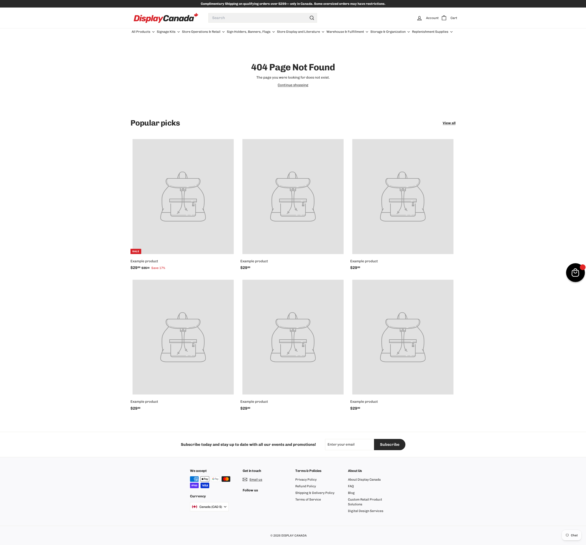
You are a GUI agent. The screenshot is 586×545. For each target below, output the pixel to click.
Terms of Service (308, 499)
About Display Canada (364, 480)
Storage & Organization (388, 32)
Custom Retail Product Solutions (365, 502)
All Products (141, 32)
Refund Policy (305, 486)
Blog (351, 493)
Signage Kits (166, 32)
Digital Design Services (365, 511)
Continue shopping (293, 85)
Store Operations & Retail (201, 32)
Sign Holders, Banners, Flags (249, 32)
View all (449, 123)
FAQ (351, 486)
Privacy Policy (306, 480)
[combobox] (262, 18)
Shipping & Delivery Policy (314, 493)
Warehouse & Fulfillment (345, 32)
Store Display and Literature (299, 32)
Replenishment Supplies (430, 32)
